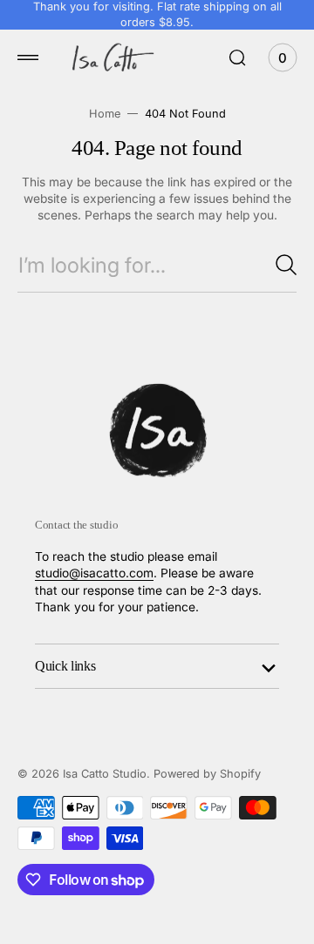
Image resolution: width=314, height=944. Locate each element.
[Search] (286, 264)
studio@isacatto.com (94, 573)
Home (104, 113)
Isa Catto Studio (105, 773)
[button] (27, 57)
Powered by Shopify (207, 773)
